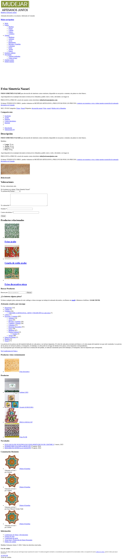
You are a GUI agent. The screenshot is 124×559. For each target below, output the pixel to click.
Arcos (10, 41)
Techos (11, 49)
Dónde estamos (9, 61)
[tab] (64, 128)
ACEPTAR (4, 555)
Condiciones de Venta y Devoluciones (16, 535)
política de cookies (100, 552)
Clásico (11, 32)
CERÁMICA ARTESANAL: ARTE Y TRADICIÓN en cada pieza (29, 313)
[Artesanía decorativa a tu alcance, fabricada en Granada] (15, 11)
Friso (44, 108)
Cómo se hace (13, 58)
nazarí (49, 108)
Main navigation (7, 20)
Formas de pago (9, 536)
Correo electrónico (7, 212)
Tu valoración (5, 205)
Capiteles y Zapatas (14, 323)
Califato (11, 30)
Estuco (11, 51)
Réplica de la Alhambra (59, 108)
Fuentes (14, 334)
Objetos (7, 35)
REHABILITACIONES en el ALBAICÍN (18, 448)
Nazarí (11, 28)
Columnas (12, 46)
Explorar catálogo (10, 53)
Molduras (11, 37)
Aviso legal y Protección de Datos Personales (18, 540)
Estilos (7, 25)
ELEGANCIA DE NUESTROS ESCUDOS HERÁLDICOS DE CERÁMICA (29, 444)
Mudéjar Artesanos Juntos (9, 12)
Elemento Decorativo (15, 327)
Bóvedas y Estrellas (15, 44)
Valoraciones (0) (10, 129)
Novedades (8, 54)
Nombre (4, 209)
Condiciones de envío (11, 538)
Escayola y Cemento (11, 316)
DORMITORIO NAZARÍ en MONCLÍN (18, 446)
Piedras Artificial (14, 332)
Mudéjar (11, 27)
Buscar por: (4, 292)
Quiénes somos (9, 60)
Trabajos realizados (14, 56)
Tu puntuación (5, 191)
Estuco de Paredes (10, 337)
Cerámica (11, 34)
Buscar (29, 292)
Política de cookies (10, 542)
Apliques (11, 39)
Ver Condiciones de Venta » (9, 351)
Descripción (8, 128)
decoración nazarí (37, 108)
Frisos (10, 47)
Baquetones (12, 42)
